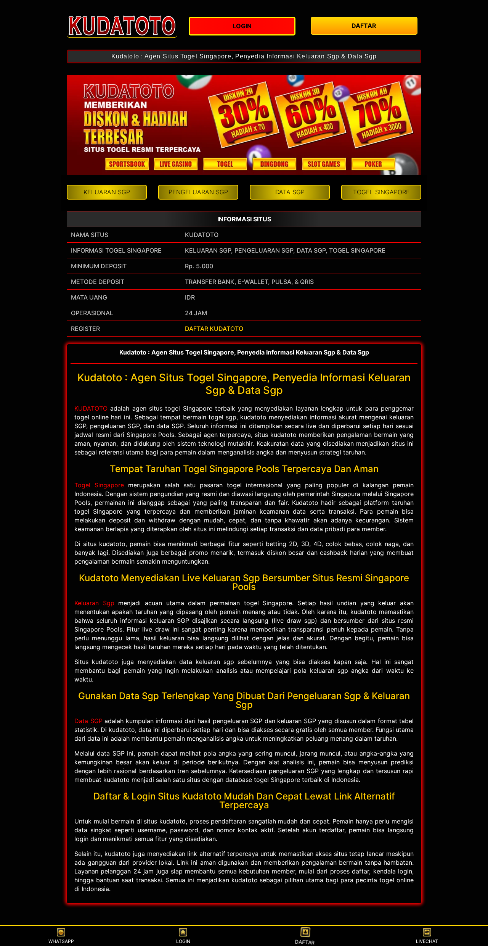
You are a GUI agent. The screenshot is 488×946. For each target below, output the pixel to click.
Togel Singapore (99, 485)
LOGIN (183, 941)
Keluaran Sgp (94, 603)
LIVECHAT (427, 941)
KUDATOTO (91, 408)
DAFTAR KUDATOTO (214, 328)
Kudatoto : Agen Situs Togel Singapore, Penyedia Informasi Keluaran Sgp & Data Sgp (244, 56)
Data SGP (88, 721)
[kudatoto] (122, 24)
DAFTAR (305, 941)
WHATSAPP (61, 941)
